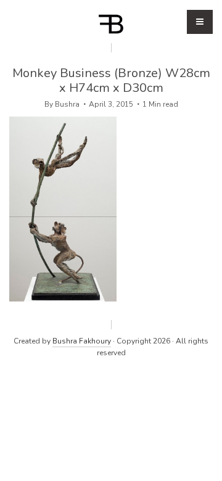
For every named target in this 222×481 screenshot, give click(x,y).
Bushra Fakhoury (81, 341)
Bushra (67, 104)
